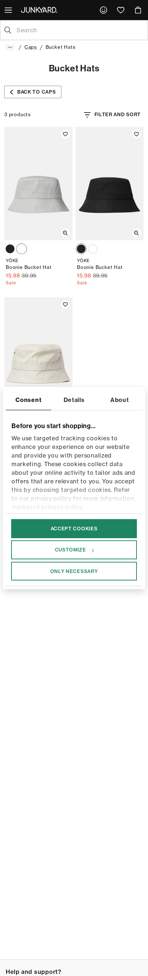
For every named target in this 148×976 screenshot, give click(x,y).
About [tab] (119, 399)
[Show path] (10, 47)
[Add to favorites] (65, 134)
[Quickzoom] (65, 233)
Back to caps (36, 92)
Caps (30, 47)
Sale (11, 282)
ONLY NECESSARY (74, 571)
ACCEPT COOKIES (74, 528)
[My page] (103, 10)
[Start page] (40, 10)
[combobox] (80, 30)
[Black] (10, 249)
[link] (103, 10)
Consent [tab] (28, 399)
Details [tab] (74, 399)
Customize (70, 550)
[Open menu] (9, 10)
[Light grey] (21, 249)
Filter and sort (117, 114)
